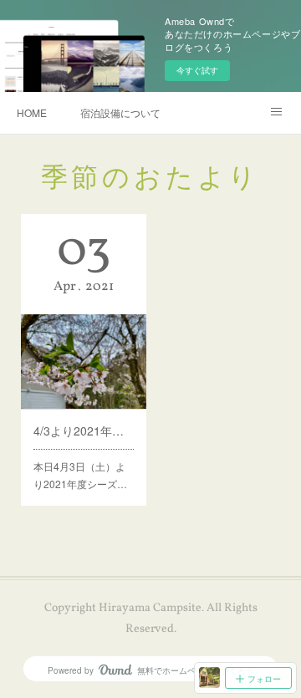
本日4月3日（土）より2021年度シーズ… (80, 475)
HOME (32, 112)
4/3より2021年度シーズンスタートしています (83, 430)
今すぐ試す (197, 70)
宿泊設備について (120, 112)
